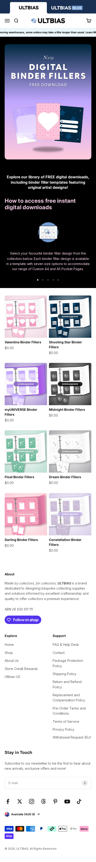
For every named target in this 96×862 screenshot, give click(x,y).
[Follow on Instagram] (31, 801)
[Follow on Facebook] (8, 801)
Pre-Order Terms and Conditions (69, 710)
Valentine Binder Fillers (23, 342)
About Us (12, 661)
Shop (9, 653)
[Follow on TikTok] (79, 801)
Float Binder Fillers (19, 477)
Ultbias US (12, 677)
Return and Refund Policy (67, 684)
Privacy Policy (63, 729)
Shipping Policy (64, 674)
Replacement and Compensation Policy (69, 697)
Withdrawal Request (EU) (72, 737)
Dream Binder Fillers (65, 477)
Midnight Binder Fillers (67, 409)
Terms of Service (66, 721)
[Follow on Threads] (43, 801)
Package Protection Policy (68, 663)
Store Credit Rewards (21, 669)
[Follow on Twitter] (20, 801)
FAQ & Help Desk (66, 644)
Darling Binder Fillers (21, 540)
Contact (59, 653)
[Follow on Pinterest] (55, 801)
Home (9, 644)
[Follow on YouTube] (67, 801)
